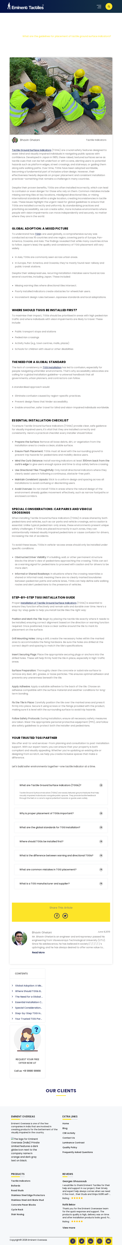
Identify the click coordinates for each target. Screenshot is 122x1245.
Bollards (15, 1185)
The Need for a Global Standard (29, 996)
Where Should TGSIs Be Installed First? (29, 991)
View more (68, 1227)
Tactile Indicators (20, 1180)
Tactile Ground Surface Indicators (31, 150)
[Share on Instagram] (99, 1241)
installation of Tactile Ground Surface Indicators (48, 603)
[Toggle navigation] (98, 6)
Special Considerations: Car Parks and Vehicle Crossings (29, 1007)
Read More (38, 952)
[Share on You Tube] (108, 1241)
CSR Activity (68, 1133)
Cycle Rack (17, 1209)
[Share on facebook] (72, 1241)
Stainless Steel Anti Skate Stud (27, 1200)
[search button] (108, 6)
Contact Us (68, 1137)
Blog (64, 1128)
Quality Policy (69, 1147)
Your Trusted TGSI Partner (29, 1019)
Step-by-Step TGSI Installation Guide (29, 1013)
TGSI (37, 234)
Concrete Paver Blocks (23, 1204)
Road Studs (17, 1190)
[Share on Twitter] (81, 1241)
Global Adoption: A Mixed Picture (29, 985)
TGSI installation (52, 367)
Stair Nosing (17, 1214)
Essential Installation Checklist (29, 1002)
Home (65, 1123)
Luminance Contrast (73, 1142)
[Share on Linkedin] (90, 1241)
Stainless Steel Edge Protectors (28, 1195)
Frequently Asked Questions (77, 1152)
